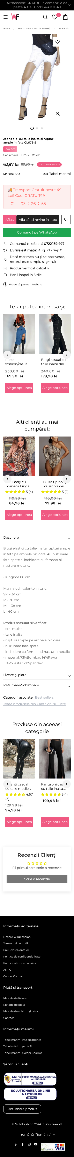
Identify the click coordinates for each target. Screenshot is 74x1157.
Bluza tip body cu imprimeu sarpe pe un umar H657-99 (55, 484)
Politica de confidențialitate (21, 956)
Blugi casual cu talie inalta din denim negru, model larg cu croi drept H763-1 (54, 362)
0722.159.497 (54, 244)
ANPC (7, 969)
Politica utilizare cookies (19, 963)
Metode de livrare (15, 998)
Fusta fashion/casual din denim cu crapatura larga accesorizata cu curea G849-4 (17, 362)
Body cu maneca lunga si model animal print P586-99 (19, 484)
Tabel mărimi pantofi (17, 1046)
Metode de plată (14, 1004)
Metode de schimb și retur (20, 1011)
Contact (8, 1017)
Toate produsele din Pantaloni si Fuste (34, 704)
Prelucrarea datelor (16, 950)
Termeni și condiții (15, 943)
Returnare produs (22, 1109)
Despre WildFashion (17, 936)
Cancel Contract (13, 976)
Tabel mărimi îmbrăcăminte (22, 1039)
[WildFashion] (15, 17)
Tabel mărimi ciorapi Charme (23, 1052)
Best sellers (44, 697)
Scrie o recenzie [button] (37, 879)
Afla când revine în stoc (11, 220)
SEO (46, 1124)
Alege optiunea (19, 388)
